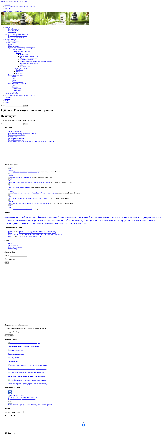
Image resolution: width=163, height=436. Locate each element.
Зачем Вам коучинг (14, 29)
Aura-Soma (19, 70)
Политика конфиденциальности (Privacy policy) (20, 6)
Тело (21, 65)
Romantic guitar (17, 90)
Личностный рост (10, 42)
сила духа (33, 223)
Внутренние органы (26, 59)
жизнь (16, 220)
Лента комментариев (15, 247)
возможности (125, 217)
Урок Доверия (13, 361)
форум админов (13, 234)
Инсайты (11, 44)
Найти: (3, 105)
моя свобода (65, 220)
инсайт (22, 220)
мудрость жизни (76, 220)
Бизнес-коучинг (13, 31)
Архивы (7, 412)
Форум (7, 100)
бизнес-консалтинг (70, 217)
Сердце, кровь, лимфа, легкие (29, 56)
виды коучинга (103, 217)
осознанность (108, 220)
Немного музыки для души (17, 83)
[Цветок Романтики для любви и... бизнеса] (22, 397)
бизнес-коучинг (82, 217)
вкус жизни (112, 217)
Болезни (18, 53)
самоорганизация (148, 220)
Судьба (34, 217)
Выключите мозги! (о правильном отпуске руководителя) (37, 231)
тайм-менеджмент (47, 223)
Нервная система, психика (28, 58)
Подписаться (9, 335)
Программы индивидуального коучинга (17, 34)
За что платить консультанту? (22, 209)
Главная (7, 5)
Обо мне (7, 8)
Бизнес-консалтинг (11, 39)
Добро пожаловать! (15, 131)
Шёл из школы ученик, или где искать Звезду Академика (31, 182)
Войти (10, 243)
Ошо (29, 217)
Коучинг (7, 27)
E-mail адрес (9, 332)
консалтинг (28, 220)
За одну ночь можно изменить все (31, 236)
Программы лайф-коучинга (17, 37)
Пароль (7, 255)
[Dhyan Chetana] (83, 426)
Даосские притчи (17, 82)
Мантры (14, 92)
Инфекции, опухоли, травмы (29, 63)
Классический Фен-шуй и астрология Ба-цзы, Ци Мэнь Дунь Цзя (30, 141)
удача (66, 223)
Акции (7, 102)
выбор (141, 216)
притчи (119, 220)
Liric (13, 85)
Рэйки (18, 71)
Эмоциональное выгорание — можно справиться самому (43, 234)
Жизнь (14, 76)
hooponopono (8, 217)
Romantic (15, 87)
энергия (84, 223)
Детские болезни (25, 66)
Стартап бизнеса (13, 41)
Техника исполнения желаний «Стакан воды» (24, 346)
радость (126, 220)
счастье (39, 223)
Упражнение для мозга (16, 354)
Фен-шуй (42, 217)
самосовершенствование (16, 223)
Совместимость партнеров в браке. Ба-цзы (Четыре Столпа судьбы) (35, 193)
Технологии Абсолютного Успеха (11, 11)
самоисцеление (136, 220)
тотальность (58, 223)
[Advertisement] (14, 151)
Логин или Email (10, 252)
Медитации (19, 73)
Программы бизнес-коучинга (17, 36)
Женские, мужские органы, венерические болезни (36, 61)
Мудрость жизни (13, 46)
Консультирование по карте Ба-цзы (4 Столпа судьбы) (30, 198)
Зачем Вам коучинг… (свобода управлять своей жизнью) (27, 384)
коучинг (36, 220)
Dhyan (10, 231)
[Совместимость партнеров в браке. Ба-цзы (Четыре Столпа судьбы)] (10, 403)
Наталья (10, 236)
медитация (55, 220)
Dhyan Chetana (83, 422)
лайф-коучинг (45, 220)
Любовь (14, 78)
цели (78, 223)
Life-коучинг (12, 32)
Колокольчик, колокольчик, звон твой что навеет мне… (27, 376)
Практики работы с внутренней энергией (21, 48)
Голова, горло (24, 54)
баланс (61, 217)
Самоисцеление (17, 49)
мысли (98, 220)
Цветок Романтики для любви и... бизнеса (21, 399)
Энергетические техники (20, 68)
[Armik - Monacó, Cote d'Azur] (10, 394)
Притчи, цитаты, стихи (15, 75)
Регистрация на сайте (11, 94)
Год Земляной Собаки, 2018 (22, 177)
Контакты (8, 97)
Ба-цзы (14, 217)
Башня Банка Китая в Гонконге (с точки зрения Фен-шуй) (31, 203)
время (135, 217)
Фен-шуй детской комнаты (21, 187)
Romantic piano (17, 88)
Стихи (14, 80)
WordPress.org (12, 249)
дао (157, 217)
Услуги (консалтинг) (16, 140)
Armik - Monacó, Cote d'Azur (17, 395)
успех (72, 223)
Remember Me (10, 259)
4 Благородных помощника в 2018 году (26, 172)
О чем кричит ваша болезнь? (21, 51)
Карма (18, 217)
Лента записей (13, 245)
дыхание (10, 220)
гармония (150, 217)
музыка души (87, 220)
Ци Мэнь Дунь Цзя (52, 217)
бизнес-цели (94, 217)
